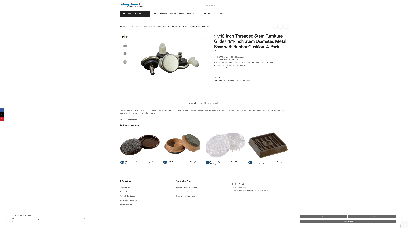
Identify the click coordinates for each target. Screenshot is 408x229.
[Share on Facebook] (2, 110)
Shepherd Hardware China (186, 192)
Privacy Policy (125, 192)
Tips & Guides (219, 14)
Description (193, 103)
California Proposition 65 (129, 200)
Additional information (210, 103)
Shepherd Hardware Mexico (186, 196)
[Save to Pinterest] (2, 119)
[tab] (193, 103)
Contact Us (207, 14)
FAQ (198, 14)
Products (163, 14)
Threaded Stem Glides (159, 26)
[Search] (285, 5)
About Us (190, 14)
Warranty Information (128, 119)
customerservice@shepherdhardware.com (255, 190)
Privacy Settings (126, 204)
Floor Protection (135, 26)
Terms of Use (125, 188)
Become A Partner (177, 14)
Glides (146, 26)
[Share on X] (2, 114)
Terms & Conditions (127, 196)
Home (155, 14)
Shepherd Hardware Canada (187, 188)
